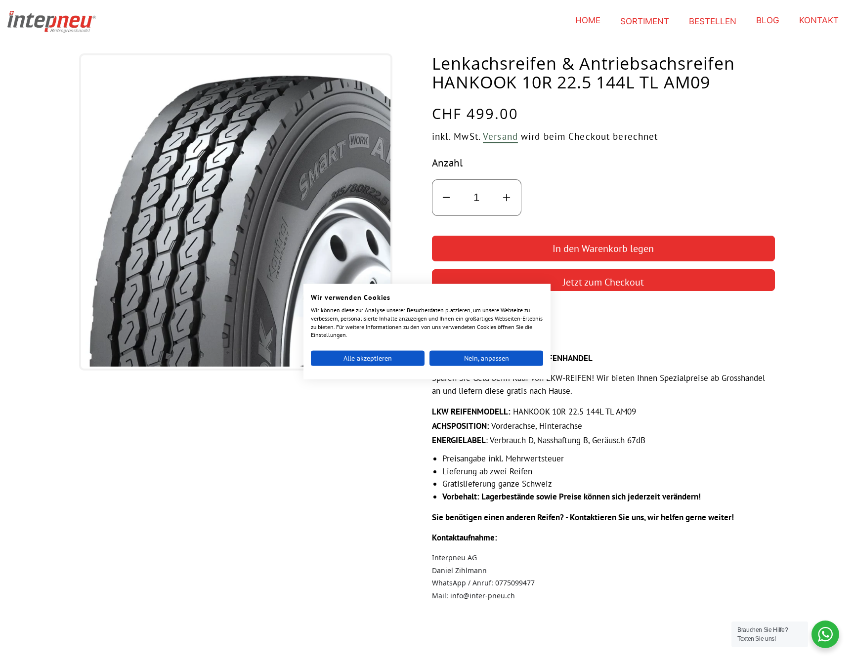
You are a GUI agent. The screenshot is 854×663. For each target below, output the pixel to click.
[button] (644, 21)
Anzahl (447, 162)
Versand (500, 136)
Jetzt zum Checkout (603, 282)
